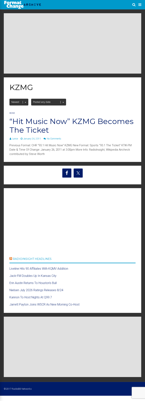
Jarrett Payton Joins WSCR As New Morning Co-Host (44, 304)
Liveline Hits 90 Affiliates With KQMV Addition (38, 268)
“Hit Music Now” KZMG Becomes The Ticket (71, 126)
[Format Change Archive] (23, 8)
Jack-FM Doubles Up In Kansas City (32, 276)
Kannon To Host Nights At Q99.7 (30, 297)
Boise (12, 113)
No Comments (54, 138)
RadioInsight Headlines (32, 259)
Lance (15, 138)
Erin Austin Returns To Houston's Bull (33, 283)
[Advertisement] (72, 43)
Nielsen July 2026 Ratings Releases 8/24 (36, 290)
